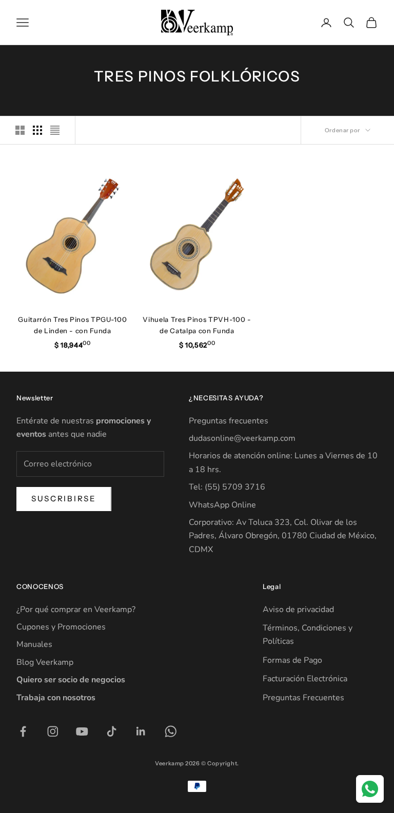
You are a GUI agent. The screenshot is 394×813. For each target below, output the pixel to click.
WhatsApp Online (222, 505)
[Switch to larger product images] (20, 130)
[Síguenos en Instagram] (53, 731)
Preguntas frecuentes (228, 420)
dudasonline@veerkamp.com (242, 438)
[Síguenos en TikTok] (112, 731)
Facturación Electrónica (305, 678)
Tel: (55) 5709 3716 (227, 487)
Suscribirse (63, 498)
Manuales (34, 644)
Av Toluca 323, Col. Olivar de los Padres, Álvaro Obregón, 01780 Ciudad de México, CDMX (283, 536)
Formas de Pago (292, 660)
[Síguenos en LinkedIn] (141, 731)
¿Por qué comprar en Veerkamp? (75, 609)
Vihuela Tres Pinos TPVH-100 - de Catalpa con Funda (197, 325)
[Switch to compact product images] (55, 130)
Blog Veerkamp (44, 662)
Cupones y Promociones (61, 627)
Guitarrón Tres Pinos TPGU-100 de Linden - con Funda (72, 325)
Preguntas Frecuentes (303, 697)
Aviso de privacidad (298, 609)
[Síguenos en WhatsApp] (171, 731)
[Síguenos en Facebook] (23, 731)
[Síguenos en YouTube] (82, 731)
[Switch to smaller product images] (37, 130)
